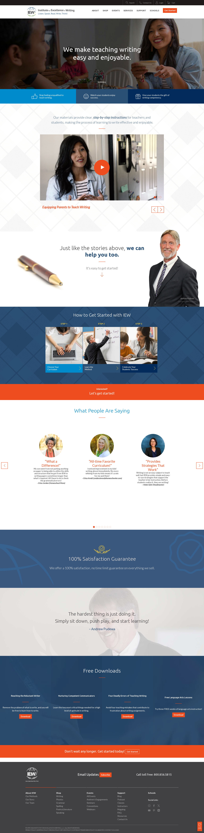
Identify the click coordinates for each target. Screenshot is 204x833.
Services (128, 10)
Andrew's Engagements (97, 799)
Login (117, 830)
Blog (119, 796)
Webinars (91, 809)
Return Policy (66, 830)
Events (116, 10)
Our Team (30, 803)
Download (25, 716)
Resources (122, 816)
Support (141, 10)
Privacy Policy (31, 830)
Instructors (122, 806)
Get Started (169, 10)
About (95, 10)
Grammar (60, 803)
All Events (91, 796)
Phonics (59, 799)
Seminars (91, 803)
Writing (59, 796)
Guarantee (100, 830)
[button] (154, 209)
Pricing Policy (54, 830)
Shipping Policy (42, 830)
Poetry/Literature (64, 809)
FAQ (119, 812)
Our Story (30, 799)
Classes (120, 803)
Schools (154, 10)
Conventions (92, 806)
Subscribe (105, 775)
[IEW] (50, 11)
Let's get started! (102, 393)
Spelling (59, 806)
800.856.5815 (163, 774)
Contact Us (122, 819)
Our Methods (31, 796)
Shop (105, 10)
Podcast (121, 799)
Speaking (60, 812)
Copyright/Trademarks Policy (83, 830)
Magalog (121, 809)
